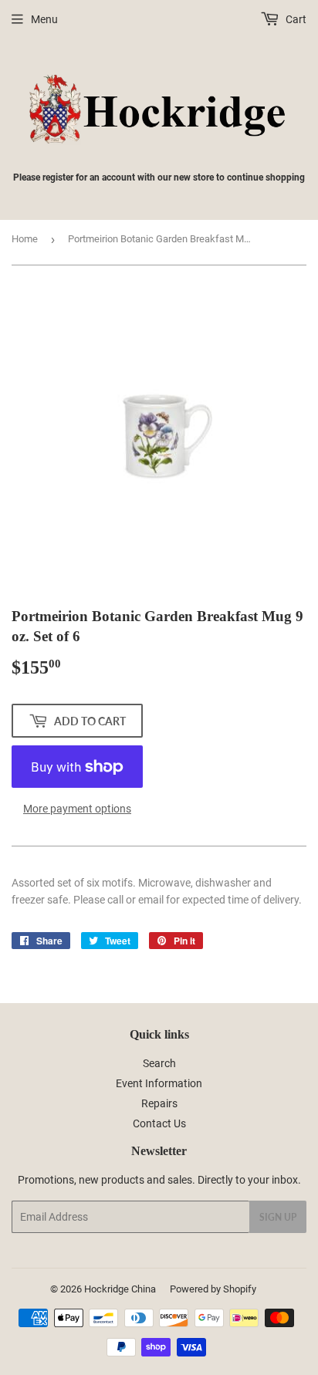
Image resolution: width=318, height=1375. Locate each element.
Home (25, 239)
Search (159, 1063)
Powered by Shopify (213, 1289)
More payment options (77, 808)
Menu (44, 19)
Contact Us (159, 1123)
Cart (294, 19)
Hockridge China (120, 1289)
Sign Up (277, 1217)
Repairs (159, 1103)
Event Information (159, 1083)
